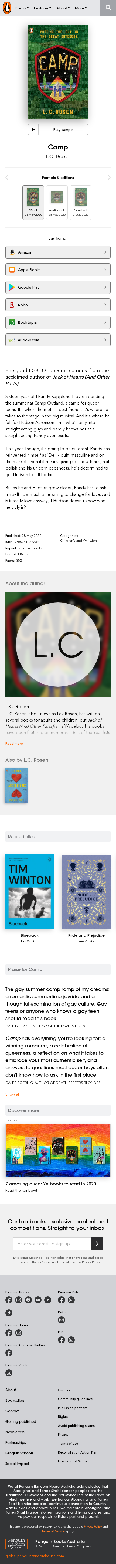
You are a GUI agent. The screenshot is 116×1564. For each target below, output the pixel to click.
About (10, 1389)
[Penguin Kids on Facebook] (61, 1299)
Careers (64, 1389)
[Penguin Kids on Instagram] (71, 1299)
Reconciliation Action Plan (77, 1452)
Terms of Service (53, 1531)
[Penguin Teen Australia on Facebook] (8, 1332)
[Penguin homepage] (7, 8)
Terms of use (68, 1443)
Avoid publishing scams (76, 1425)
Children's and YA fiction (78, 540)
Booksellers (15, 1400)
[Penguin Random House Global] (20, 1543)
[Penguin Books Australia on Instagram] (18, 1299)
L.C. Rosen (58, 156)
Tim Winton (30, 940)
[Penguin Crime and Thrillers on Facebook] (8, 1352)
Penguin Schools (19, 1453)
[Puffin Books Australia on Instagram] (61, 1319)
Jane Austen (86, 940)
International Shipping (75, 1461)
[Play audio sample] (33, 129)
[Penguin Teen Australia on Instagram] (18, 1332)
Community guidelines (75, 1398)
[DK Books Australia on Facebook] (61, 1339)
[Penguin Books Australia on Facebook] (8, 1299)
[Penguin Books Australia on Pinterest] (28, 1299)
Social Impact (17, 1463)
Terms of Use (66, 1261)
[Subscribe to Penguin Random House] (97, 1243)
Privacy (63, 1434)
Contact (12, 1410)
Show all (12, 1094)
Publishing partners (72, 1407)
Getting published (20, 1421)
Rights (63, 1416)
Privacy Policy (91, 1261)
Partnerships (15, 1442)
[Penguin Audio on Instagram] (8, 1372)
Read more (14, 743)
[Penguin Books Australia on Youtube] (38, 1299)
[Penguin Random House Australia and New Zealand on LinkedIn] (47, 1299)
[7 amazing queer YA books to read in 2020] (58, 1150)
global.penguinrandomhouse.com (34, 1556)
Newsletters (15, 1432)
